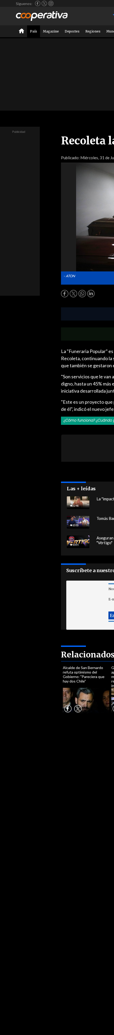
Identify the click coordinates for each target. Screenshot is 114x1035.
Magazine (51, 31)
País (33, 31)
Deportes (72, 31)
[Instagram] (51, 3)
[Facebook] (37, 3)
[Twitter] (44, 3)
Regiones (92, 31)
